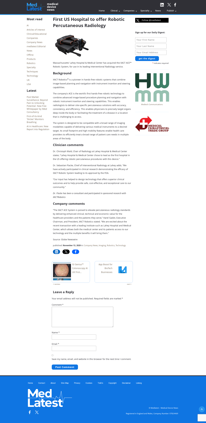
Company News (91, 245)
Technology (121, 245)
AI (28, 25)
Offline (30, 54)
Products (31, 59)
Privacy (77, 383)
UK (28, 80)
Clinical (114, 10)
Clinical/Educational (37, 33)
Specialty (144, 10)
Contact (41, 383)
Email (55, 343)
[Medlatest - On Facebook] (175, 5)
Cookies (89, 383)
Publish (170, 10)
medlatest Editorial (36, 46)
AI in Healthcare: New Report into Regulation (38, 128)
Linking (139, 383)
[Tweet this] (66, 251)
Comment (57, 304)
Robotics (111, 245)
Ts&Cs (100, 383)
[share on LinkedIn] (56, 251)
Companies (129, 10)
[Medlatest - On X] (169, 5)
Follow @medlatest (151, 20)
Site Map (65, 383)
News (158, 10)
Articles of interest (36, 29)
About (53, 383)
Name (56, 332)
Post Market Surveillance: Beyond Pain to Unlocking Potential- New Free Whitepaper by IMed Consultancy (37, 104)
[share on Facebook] (75, 251)
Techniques (32, 71)
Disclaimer (126, 383)
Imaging (102, 245)
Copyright (112, 383)
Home (102, 10)
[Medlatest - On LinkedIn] (162, 5)
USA (29, 84)
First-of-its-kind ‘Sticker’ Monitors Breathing (35, 119)
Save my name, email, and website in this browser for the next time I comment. (91, 359)
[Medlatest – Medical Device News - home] (36, 7)
